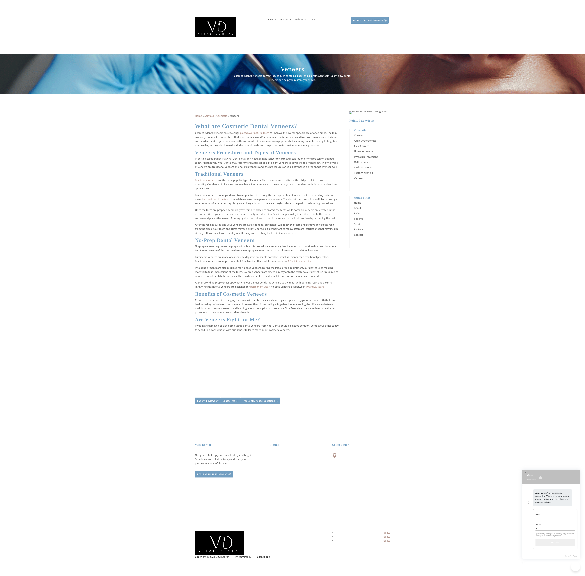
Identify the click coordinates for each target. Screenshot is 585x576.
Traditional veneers (206, 180)
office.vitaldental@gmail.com (361, 493)
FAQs (357, 213)
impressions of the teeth (216, 199)
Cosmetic (221, 116)
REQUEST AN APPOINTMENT (368, 20)
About (271, 19)
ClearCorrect (361, 146)
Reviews (358, 229)
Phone (538, 525)
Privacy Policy (243, 556)
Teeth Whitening (363, 172)
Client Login (264, 556)
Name (537, 514)
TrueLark (575, 556)
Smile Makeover (363, 167)
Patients (299, 19)
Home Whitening (363, 151)
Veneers (358, 178)
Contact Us (229, 401)
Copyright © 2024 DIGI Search (212, 556)
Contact (313, 19)
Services (284, 19)
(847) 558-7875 (350, 473)
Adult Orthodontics (365, 140)
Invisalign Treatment (366, 157)
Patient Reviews (206, 401)
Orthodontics (362, 162)
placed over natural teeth (254, 133)
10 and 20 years (315, 286)
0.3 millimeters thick (299, 261)
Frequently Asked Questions (259, 401)
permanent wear (260, 286)
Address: (345, 455)
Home (198, 116)
